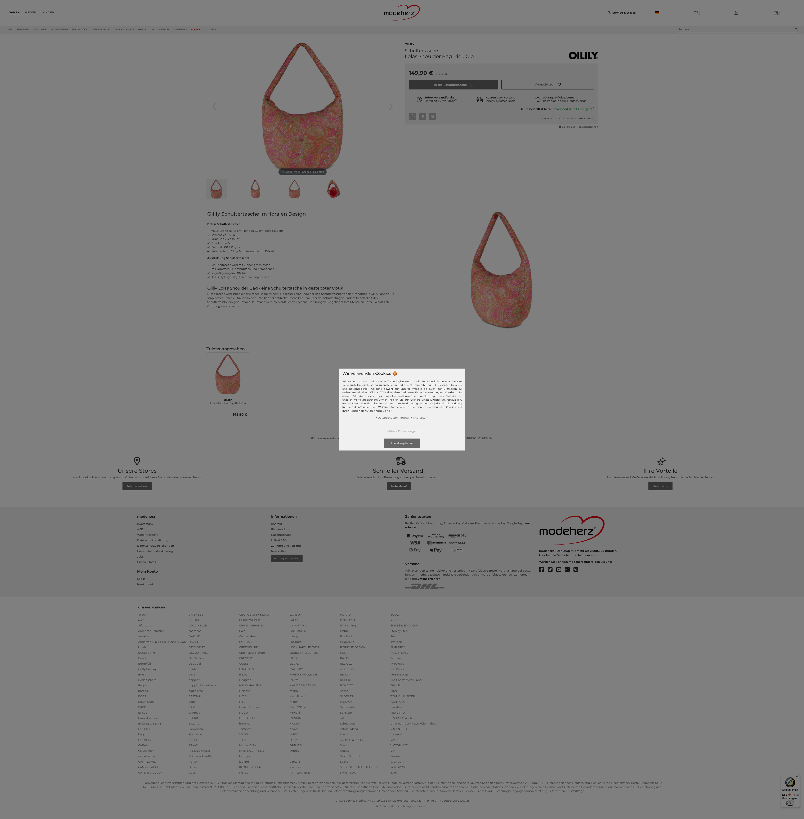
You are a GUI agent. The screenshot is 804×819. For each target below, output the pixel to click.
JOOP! (243, 734)
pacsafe (295, 761)
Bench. (143, 658)
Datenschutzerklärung (152, 540)
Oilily (409, 43)
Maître (294, 680)
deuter (193, 669)
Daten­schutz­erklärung (393, 417)
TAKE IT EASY (399, 652)
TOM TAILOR (398, 701)
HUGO (243, 712)
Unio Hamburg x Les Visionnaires (413, 723)
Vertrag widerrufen (287, 558)
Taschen (40, 29)
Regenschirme (123, 29)
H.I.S (242, 701)
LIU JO (294, 658)
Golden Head (248, 636)
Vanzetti (396, 734)
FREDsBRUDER (199, 750)
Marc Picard (298, 696)
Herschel (245, 690)
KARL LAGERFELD (251, 750)
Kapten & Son (248, 745)
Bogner (143, 685)
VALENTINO (398, 729)
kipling (244, 761)
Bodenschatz (147, 680)
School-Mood (349, 729)
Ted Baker (397, 669)
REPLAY (345, 674)
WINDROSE (398, 767)
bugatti (143, 734)
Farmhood (196, 729)
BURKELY (144, 739)
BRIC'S (142, 712)
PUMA (344, 652)
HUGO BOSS (247, 718)
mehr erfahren (429, 578)
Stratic (394, 636)
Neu (10, 29)
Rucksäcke (80, 29)
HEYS (243, 696)
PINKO (344, 631)
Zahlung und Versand (286, 545)
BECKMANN (146, 652)
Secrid (344, 761)
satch (343, 718)
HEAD (243, 674)
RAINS (344, 658)
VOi (393, 750)
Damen (14, 12)
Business (23, 29)
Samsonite (347, 707)
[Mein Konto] (737, 13)
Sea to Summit (350, 756)
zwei (393, 772)
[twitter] (552, 570)
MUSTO (295, 723)
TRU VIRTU (397, 712)
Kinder (48, 12)
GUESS (244, 663)
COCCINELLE (198, 625)
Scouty (344, 750)
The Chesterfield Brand (406, 680)
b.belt (142, 647)
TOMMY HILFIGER (402, 696)
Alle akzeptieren (402, 443)
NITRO (294, 734)
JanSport (245, 729)
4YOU (142, 614)
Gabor (193, 767)
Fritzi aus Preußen (201, 756)
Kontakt (276, 523)
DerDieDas (196, 658)
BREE (142, 707)
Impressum (145, 523)
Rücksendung (280, 529)
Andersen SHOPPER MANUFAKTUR (162, 641)
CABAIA (143, 745)
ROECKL (346, 680)
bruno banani (147, 718)
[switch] (790, 803)
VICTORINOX (399, 745)
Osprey (294, 750)
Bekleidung (146, 29)
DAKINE (194, 636)
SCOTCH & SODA (351, 739)
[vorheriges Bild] (214, 106)
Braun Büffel (146, 701)
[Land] (657, 13)
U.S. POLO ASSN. (401, 718)
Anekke (143, 636)
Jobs (140, 556)
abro (141, 620)
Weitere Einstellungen (402, 431)
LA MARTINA (298, 625)
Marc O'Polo (298, 707)
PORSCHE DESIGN (353, 647)
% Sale (195, 29)
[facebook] (543, 570)
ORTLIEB (296, 745)
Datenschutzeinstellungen (155, 545)
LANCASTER (298, 631)
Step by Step (399, 631)
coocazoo (195, 631)
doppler (194, 680)
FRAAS (193, 745)
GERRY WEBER (249, 620)
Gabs (192, 772)
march (294, 701)
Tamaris (395, 658)
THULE (395, 685)
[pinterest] (577, 570)
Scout (344, 745)
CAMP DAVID (147, 761)
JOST (242, 739)
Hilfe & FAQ (279, 540)
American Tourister (151, 631)
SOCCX (395, 614)
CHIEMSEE (196, 614)
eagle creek (197, 690)
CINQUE (194, 620)
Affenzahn (145, 625)
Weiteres (180, 29)
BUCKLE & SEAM (149, 723)
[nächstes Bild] (391, 106)
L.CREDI (295, 614)
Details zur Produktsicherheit (580, 126)
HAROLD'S (246, 669)
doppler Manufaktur (202, 685)
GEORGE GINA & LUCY (254, 614)
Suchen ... (684, 29)
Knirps (243, 772)
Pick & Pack (348, 620)
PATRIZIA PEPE (300, 772)
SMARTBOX (348, 772)
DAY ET (193, 641)
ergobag (194, 712)
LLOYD (294, 663)
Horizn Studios (249, 707)
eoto (192, 701)
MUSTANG (297, 718)
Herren (31, 12)
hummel (245, 723)
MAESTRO (296, 669)
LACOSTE (296, 620)
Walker (395, 756)
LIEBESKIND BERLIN (304, 652)
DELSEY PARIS (198, 652)
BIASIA (142, 674)
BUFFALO (145, 729)
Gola (242, 631)
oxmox (294, 756)
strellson (396, 641)
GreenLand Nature (252, 652)
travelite (396, 707)
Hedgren (245, 680)
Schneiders (347, 723)
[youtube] (560, 570)
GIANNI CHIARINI (251, 625)
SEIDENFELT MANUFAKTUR (359, 767)
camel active (147, 756)
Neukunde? (145, 584)
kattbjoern (246, 756)
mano (294, 690)
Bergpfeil (144, 663)
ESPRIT (193, 718)
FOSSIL (193, 739)
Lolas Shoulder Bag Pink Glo (228, 401)
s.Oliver (395, 620)
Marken (210, 29)
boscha (143, 690)
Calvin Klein (146, 750)
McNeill (295, 712)
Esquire (194, 723)
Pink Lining (348, 625)
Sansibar (346, 712)
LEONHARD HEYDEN (304, 647)
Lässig (294, 636)
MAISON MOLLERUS (303, 674)
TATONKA (397, 663)
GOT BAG (245, 641)
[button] (547, 84)
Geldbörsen (59, 29)
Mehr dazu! (399, 486)
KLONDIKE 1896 (250, 767)
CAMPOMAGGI (148, 767)
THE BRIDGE (399, 674)
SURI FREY (397, 647)
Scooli (344, 734)
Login (141, 578)
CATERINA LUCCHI (151, 772)
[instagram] (569, 570)
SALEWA (346, 701)
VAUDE (395, 739)
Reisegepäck (100, 29)
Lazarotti (296, 641)
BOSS (142, 696)
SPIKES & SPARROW (404, 625)
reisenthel (347, 669)
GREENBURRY (249, 647)
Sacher (344, 690)
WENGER (396, 761)
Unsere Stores (146, 562)
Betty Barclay (147, 669)
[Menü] (797, 777)
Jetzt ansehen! (137, 486)
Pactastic (296, 767)
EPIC (192, 707)
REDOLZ (346, 663)
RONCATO (347, 685)
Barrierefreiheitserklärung (155, 551)
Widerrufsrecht (147, 534)
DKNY (193, 674)
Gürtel (164, 29)
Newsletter (278, 551)
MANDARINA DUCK (303, 685)
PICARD (345, 614)
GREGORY (246, 658)
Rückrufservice (281, 534)
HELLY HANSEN (250, 685)
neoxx (294, 729)
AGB (140, 529)
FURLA (193, 761)
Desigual (195, 663)
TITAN (394, 690)
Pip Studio (347, 636)
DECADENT (197, 647)
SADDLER (347, 696)
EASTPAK (195, 696)
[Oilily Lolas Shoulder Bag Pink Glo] (216, 189)
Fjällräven (195, 734)
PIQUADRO (348, 641)
